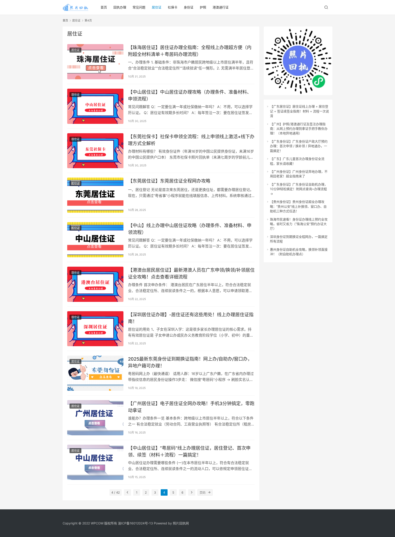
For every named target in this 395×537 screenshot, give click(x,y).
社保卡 (172, 7)
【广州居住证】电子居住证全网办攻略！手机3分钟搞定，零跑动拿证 (191, 407)
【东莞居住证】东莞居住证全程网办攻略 (169, 181)
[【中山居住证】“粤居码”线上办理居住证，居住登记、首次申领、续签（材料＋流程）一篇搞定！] (95, 462)
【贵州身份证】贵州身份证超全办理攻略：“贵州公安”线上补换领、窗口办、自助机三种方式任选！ (298, 206)
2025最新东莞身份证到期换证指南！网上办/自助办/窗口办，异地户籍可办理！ (190, 362)
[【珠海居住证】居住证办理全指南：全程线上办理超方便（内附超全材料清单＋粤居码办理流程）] (95, 61)
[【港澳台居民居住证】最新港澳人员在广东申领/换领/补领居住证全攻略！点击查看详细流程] (95, 284)
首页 (104, 7)
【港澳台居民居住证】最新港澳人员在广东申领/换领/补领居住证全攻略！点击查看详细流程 (191, 273)
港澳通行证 (221, 7)
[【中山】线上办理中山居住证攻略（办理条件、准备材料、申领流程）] (95, 239)
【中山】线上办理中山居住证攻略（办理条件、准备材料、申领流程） (189, 229)
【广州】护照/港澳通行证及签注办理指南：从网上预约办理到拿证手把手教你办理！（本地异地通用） (299, 128)
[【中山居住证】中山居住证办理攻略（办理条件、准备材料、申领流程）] (95, 106)
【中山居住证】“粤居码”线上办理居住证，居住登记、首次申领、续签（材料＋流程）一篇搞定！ (189, 451)
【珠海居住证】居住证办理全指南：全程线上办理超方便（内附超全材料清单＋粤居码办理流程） (189, 51)
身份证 (188, 7)
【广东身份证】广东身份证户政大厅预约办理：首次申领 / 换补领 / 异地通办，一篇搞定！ (299, 146)
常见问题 (139, 7)
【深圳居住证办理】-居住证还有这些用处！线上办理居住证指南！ (191, 318)
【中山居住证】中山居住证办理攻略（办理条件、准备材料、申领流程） (189, 95)
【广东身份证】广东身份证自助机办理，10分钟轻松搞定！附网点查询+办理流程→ (299, 189)
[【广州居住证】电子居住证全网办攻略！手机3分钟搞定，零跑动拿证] (95, 417)
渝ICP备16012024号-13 (135, 523)
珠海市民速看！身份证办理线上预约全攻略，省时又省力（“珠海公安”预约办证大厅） (299, 224)
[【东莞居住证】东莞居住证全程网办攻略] (95, 195)
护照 (203, 7)
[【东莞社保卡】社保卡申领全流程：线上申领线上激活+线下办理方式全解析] (95, 150)
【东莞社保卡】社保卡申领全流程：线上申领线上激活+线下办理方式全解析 (191, 140)
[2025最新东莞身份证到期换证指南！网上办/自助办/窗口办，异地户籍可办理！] (95, 373)
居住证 (156, 7)
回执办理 (119, 7)
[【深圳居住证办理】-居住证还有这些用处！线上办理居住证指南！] (95, 328)
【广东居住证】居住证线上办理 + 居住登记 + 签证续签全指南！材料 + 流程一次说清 (299, 111)
